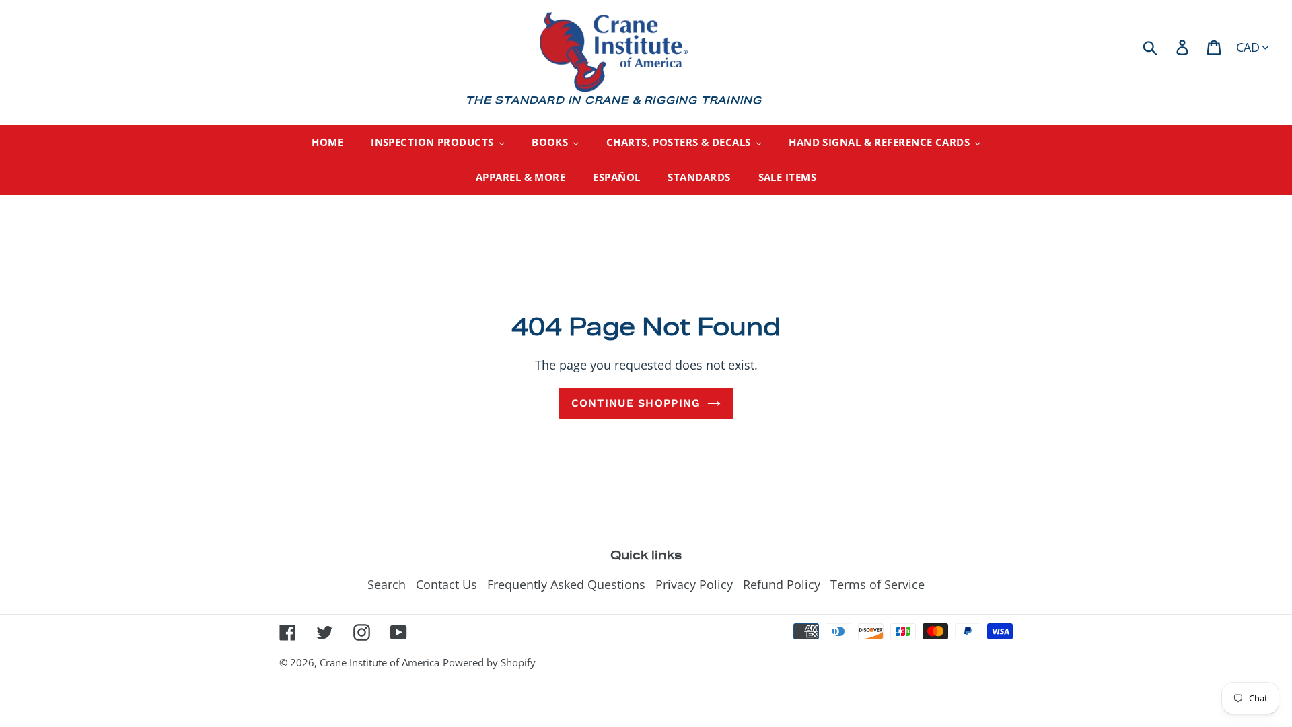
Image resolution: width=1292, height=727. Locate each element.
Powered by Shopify (489, 662)
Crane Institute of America (379, 662)
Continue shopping (636, 402)
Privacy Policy (694, 584)
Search (386, 584)
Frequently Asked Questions (566, 584)
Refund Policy (781, 584)
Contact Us (446, 584)
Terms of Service (877, 584)
